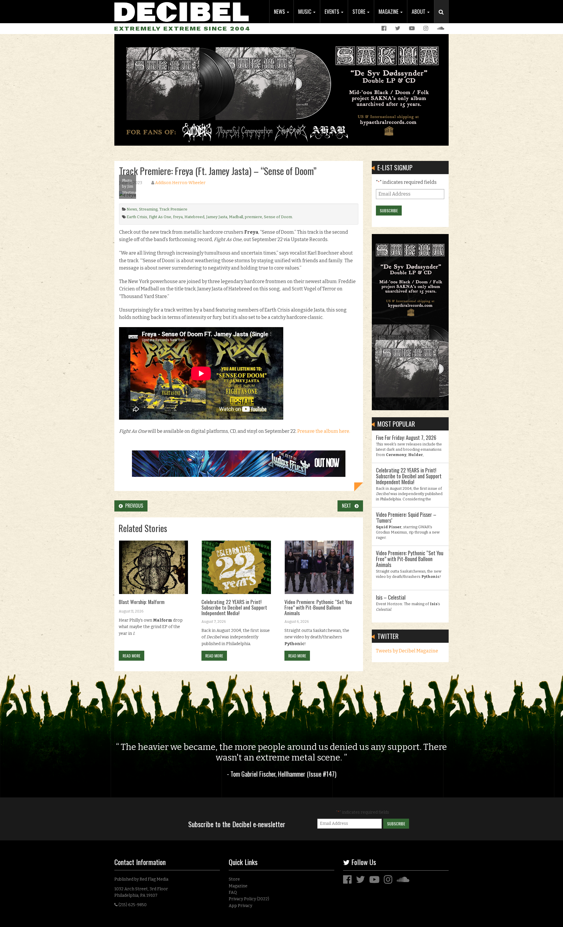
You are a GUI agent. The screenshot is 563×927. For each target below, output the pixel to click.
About (419, 11)
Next (348, 505)
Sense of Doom (278, 217)
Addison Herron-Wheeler (180, 182)
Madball (236, 217)
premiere (253, 217)
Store (359, 11)
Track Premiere (173, 209)
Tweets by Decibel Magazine (407, 651)
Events (332, 11)
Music (305, 11)
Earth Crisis (137, 217)
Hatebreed (194, 217)
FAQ (233, 892)
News (280, 11)
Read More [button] (131, 655)
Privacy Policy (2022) (249, 898)
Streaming (148, 209)
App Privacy (240, 905)
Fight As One (160, 217)
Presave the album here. (323, 431)
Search (444, 18)
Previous (133, 505)
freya (178, 217)
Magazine (389, 11)
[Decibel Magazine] (181, 11)
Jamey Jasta (216, 217)
